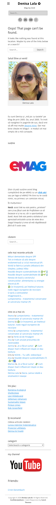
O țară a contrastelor (18, 292)
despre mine (30, 125)
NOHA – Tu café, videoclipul (28, 354)
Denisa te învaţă (15, 431)
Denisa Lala (13, 373)
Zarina (11, 345)
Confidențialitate (17, 500)
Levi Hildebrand (15, 396)
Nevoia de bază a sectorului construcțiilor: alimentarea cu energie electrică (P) (26, 280)
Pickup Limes (14, 405)
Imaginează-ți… (15, 295)
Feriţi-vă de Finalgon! (24, 336)
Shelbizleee (13, 393)
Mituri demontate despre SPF (22, 256)
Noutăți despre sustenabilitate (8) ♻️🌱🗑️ (28, 274)
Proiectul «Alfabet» (17, 428)
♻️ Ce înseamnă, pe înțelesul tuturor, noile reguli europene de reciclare (26, 324)
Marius (11, 364)
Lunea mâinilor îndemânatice (22, 425)
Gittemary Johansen (17, 399)
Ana (10, 339)
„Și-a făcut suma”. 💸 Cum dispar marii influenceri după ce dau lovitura (25, 348)
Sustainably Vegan (17, 402)
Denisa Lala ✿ (29, 4)
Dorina (11, 321)
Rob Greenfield (15, 408)
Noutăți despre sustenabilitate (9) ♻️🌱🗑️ (28, 271)
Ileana (11, 315)
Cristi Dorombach (16, 489)
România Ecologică (17, 390)
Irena (10, 330)
